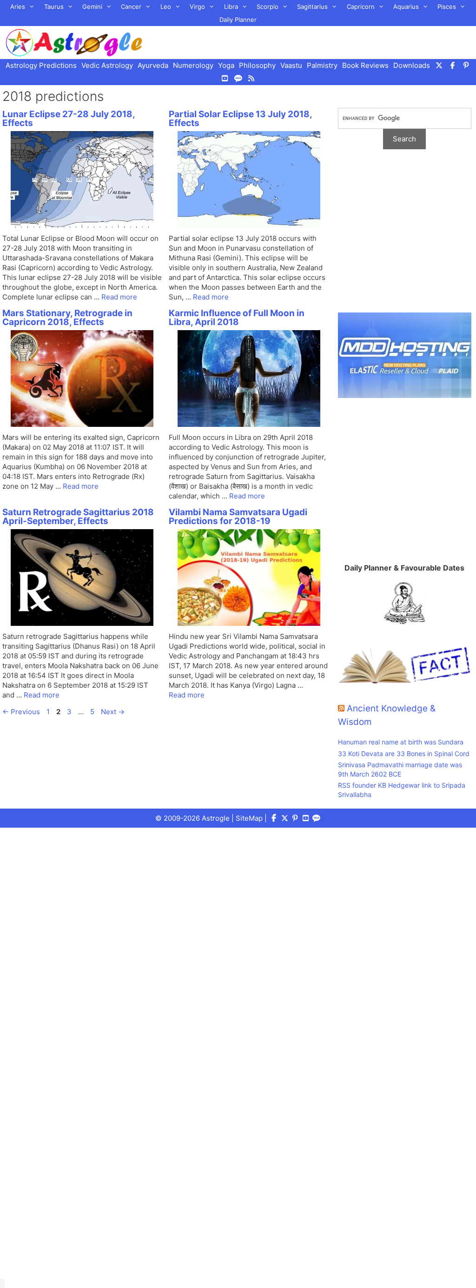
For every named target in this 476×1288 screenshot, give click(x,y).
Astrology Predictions (41, 65)
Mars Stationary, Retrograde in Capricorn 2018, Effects (67, 317)
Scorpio (267, 6)
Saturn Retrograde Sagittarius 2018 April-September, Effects (78, 516)
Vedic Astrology (107, 65)
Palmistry (322, 65)
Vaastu (291, 65)
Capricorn (361, 6)
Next (113, 711)
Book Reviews (365, 65)
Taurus (54, 6)
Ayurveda (153, 65)
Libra (231, 6)
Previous (21, 711)
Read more (119, 296)
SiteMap (249, 818)
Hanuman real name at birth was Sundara (400, 742)
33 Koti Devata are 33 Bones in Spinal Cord (403, 753)
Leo (165, 6)
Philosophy (257, 65)
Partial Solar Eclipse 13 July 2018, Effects (240, 118)
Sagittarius (312, 6)
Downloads (411, 65)
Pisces (446, 6)
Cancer (131, 6)
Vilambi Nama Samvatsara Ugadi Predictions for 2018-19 (238, 516)
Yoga (226, 65)
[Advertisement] (404, 236)
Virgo (197, 6)
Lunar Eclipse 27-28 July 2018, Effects (68, 118)
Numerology (193, 65)
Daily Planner (238, 19)
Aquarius (406, 6)
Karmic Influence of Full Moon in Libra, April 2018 (236, 317)
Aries (17, 6)
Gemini (92, 6)
